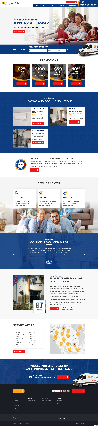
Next (84, 255)
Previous (13, 255)
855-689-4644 (88, 5)
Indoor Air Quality (16, 405)
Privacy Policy (78, 423)
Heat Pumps (15, 408)
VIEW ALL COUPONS (67, 205)
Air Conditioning (16, 400)
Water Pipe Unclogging (46, 400)
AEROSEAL (30, 398)
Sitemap (83, 423)
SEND (67, 49)
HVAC (14, 398)
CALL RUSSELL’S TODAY (89, 1)
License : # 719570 (74, 416)
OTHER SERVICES (45, 398)
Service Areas (59, 400)
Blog (58, 403)
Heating (14, 403)
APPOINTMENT (40, 369)
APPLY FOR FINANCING (44, 205)
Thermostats (44, 403)
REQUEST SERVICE (18, 31)
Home (36, 5)
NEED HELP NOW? (37, 375)
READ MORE (53, 308)
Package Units (16, 410)
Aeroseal (52, 5)
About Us (62, 5)
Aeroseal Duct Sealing (32, 400)
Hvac (43, 5)
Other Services (72, 5)
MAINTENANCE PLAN (19, 205)
